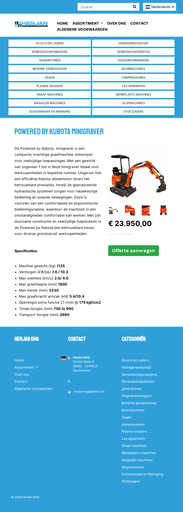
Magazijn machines (49, 103)
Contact (139, 23)
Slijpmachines (133, 103)
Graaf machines (50, 94)
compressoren (133, 77)
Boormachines (133, 68)
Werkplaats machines (133, 94)
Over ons (116, 23)
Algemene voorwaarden (82, 29)
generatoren (49, 60)
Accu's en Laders (50, 43)
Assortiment (86, 23)
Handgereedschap (133, 43)
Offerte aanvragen (133, 250)
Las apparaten (133, 86)
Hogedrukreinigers (133, 60)
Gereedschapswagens (49, 51)
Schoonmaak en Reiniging (50, 111)
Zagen (50, 77)
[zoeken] (134, 6)
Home (62, 23)
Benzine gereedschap (50, 68)
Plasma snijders (49, 86)
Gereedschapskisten (133, 51)
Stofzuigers (133, 111)
